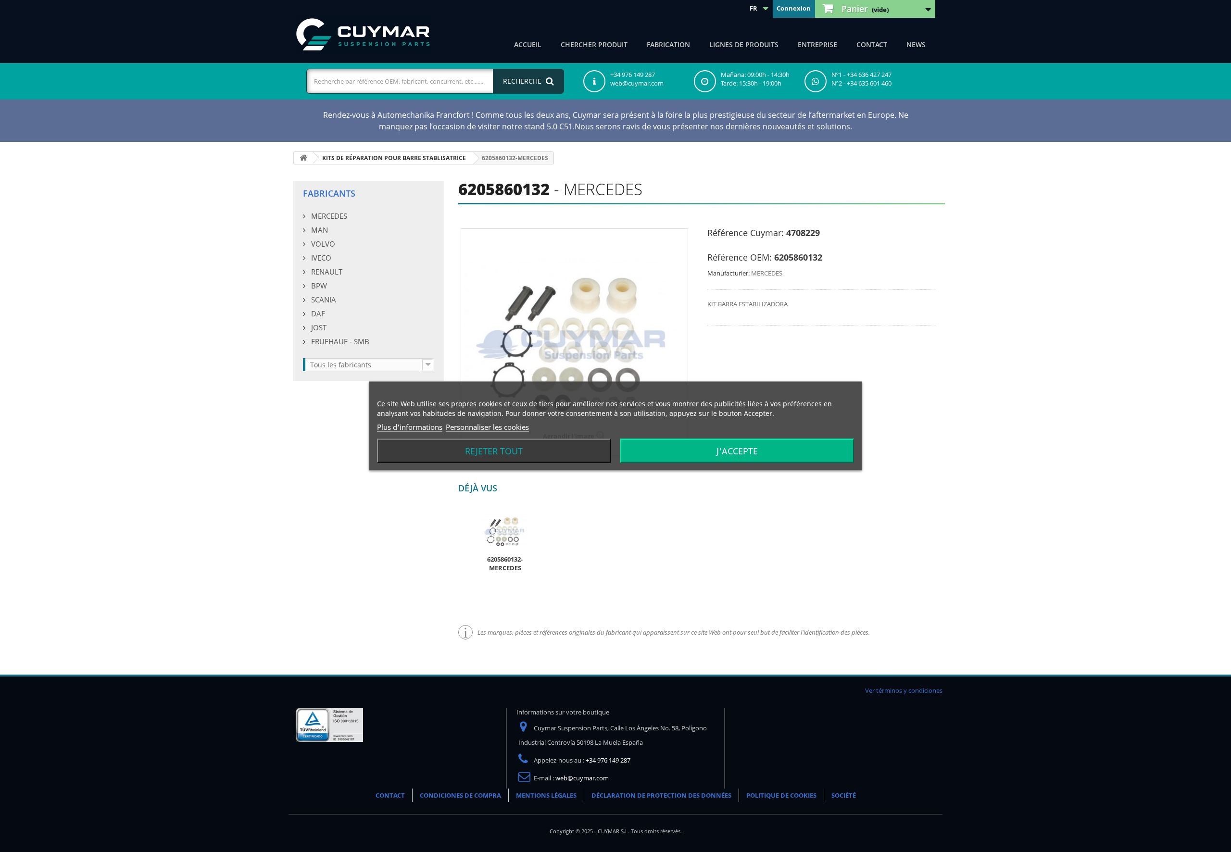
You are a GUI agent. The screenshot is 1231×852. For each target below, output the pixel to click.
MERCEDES (328, 216)
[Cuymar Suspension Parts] (363, 34)
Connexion (794, 8)
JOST (318, 327)
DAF (317, 313)
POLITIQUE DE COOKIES (781, 795)
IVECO (320, 258)
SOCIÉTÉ (843, 795)
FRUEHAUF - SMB (339, 341)
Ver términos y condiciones (903, 690)
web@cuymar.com (582, 778)
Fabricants (329, 193)
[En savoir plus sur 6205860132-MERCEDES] (504, 530)
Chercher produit (594, 44)
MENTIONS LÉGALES (546, 795)
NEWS (916, 44)
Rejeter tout (494, 451)
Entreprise (817, 44)
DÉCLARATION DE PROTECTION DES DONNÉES (661, 795)
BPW (318, 285)
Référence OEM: (739, 257)
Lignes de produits (744, 44)
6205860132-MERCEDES (505, 563)
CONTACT (871, 44)
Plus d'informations (409, 427)
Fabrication (668, 44)
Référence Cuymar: (745, 232)
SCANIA (322, 299)
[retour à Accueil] (303, 158)
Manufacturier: (728, 273)
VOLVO (322, 244)
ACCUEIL (527, 44)
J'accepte (737, 451)
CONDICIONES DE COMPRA (460, 795)
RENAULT (325, 271)
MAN (318, 230)
